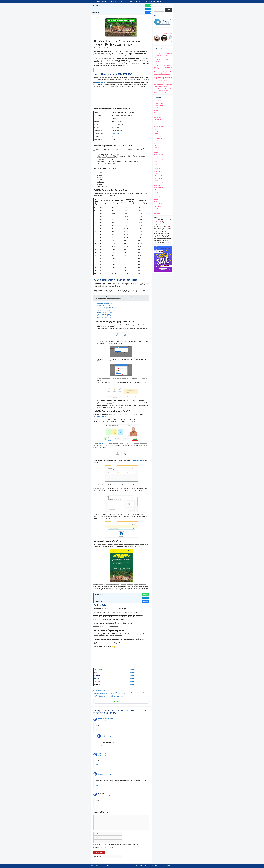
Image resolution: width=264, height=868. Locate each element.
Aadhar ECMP (157, 101)
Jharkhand (157, 145)
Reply (97, 729)
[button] (166, 1)
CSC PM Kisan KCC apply (104, 314)
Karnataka (156, 147)
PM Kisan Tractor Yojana (104, 310)
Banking (156, 110)
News (156, 180)
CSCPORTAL (101, 1)
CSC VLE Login (104, 443)
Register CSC (157, 168)
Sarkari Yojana (158, 173)
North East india (158, 159)
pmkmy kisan (135, 692)
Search (168, 9)
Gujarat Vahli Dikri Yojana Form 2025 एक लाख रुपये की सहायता (108, 695)
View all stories (168, 33)
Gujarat (156, 131)
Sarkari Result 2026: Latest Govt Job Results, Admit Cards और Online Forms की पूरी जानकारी (163, 78)
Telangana (156, 199)
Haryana (156, 133)
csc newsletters (158, 122)
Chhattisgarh (157, 119)
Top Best (157, 197)
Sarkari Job (157, 171)
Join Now (148, 5)
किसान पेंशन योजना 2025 (101, 82)
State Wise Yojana (126, 1)
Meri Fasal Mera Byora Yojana (105, 309)
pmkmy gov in (128, 692)
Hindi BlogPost (158, 138)
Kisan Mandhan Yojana (100, 692)
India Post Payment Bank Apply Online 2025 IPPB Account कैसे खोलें (110, 696)
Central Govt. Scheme (161, 175)
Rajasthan (156, 166)
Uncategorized (158, 204)
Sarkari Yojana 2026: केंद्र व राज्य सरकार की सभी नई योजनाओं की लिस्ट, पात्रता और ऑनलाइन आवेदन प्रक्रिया (162, 73)
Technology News (149, 1)
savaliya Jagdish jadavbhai (105, 718)
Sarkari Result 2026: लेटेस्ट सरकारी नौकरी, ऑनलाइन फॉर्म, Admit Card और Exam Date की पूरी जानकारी (163, 84)
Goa (155, 129)
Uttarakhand (157, 208)
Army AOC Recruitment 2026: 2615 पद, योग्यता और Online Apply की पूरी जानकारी (163, 67)
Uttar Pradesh (157, 206)
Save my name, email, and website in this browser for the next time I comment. (117, 844)
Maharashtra (157, 157)
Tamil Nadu (157, 185)
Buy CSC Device (158, 117)
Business (156, 115)
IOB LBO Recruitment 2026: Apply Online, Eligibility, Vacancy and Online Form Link (162, 61)
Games (157, 190)
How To (156, 140)
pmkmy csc (121, 692)
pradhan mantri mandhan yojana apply (105, 693)
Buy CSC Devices (169, 865)
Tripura (156, 201)
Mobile (157, 192)
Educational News (159, 126)
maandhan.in (104, 326)
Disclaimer (147, 865)
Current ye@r (97, 856)
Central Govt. (112, 1)
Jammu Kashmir (158, 143)
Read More (116, 701)
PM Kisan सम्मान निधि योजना (104, 305)
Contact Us (154, 865)
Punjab (156, 164)
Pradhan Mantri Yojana (100, 690)
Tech (156, 194)
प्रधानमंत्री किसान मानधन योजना (121, 693)
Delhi (155, 124)
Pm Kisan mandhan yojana (112, 692)
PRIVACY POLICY (140, 865)
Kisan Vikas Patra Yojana (104, 317)
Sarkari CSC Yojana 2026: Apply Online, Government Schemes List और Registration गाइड (162, 90)
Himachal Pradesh (159, 136)
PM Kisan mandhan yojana (104, 312)
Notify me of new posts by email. (104, 847)
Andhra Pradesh (158, 105)
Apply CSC (157, 108)
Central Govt (115, 133)
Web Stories (160, 1)
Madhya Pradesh (158, 154)
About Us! (161, 865)
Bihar (155, 112)
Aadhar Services (158, 103)
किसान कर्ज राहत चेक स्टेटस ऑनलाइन (105, 316)
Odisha (156, 161)
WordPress (157, 213)
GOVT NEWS (158, 178)
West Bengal (157, 211)
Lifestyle (138, 1)
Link (168, 226)
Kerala (155, 150)
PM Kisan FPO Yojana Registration (106, 307)
